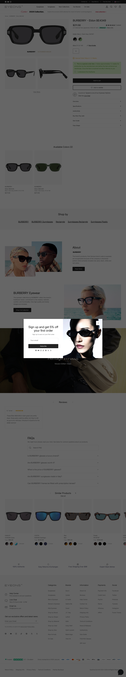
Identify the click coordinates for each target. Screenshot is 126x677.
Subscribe (43, 346)
